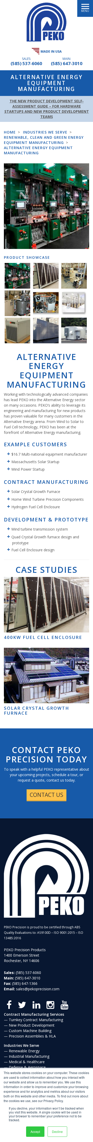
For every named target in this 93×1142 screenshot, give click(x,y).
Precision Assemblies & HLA (32, 1036)
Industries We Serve (21, 1045)
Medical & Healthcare (27, 1061)
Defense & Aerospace (27, 1067)
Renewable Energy (24, 1050)
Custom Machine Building (30, 1030)
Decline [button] (57, 1131)
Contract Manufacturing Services (34, 1014)
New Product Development (32, 1025)
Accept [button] (35, 1131)
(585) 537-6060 (26, 63)
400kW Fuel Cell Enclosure (43, 637)
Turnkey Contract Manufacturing (36, 1019)
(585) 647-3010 (66, 63)
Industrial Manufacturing (29, 1056)
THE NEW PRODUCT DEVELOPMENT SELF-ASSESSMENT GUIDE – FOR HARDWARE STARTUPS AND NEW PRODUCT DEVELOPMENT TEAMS (46, 109)
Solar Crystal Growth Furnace (36, 710)
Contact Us (46, 794)
